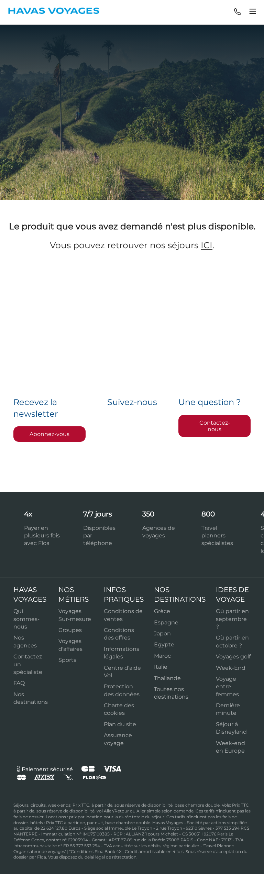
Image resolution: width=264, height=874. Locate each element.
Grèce (162, 611)
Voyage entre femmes (227, 687)
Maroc (162, 656)
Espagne (166, 622)
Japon (162, 633)
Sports (67, 660)
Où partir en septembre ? (232, 619)
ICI (206, 245)
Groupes (70, 630)
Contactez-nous (214, 426)
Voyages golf (233, 656)
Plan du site (120, 724)
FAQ (19, 683)
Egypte (164, 644)
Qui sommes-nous (26, 619)
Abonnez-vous (49, 434)
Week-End (230, 668)
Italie (160, 667)
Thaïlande (167, 678)
